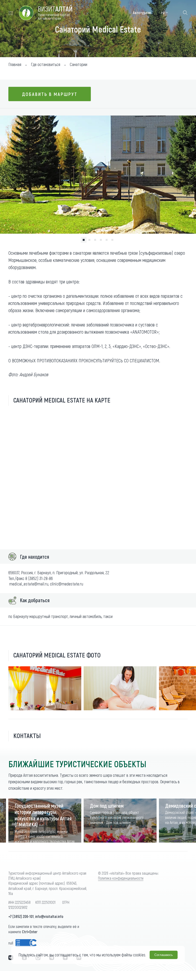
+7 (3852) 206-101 (21, 916)
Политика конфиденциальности (120, 878)
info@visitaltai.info (49, 916)
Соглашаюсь (163, 955)
